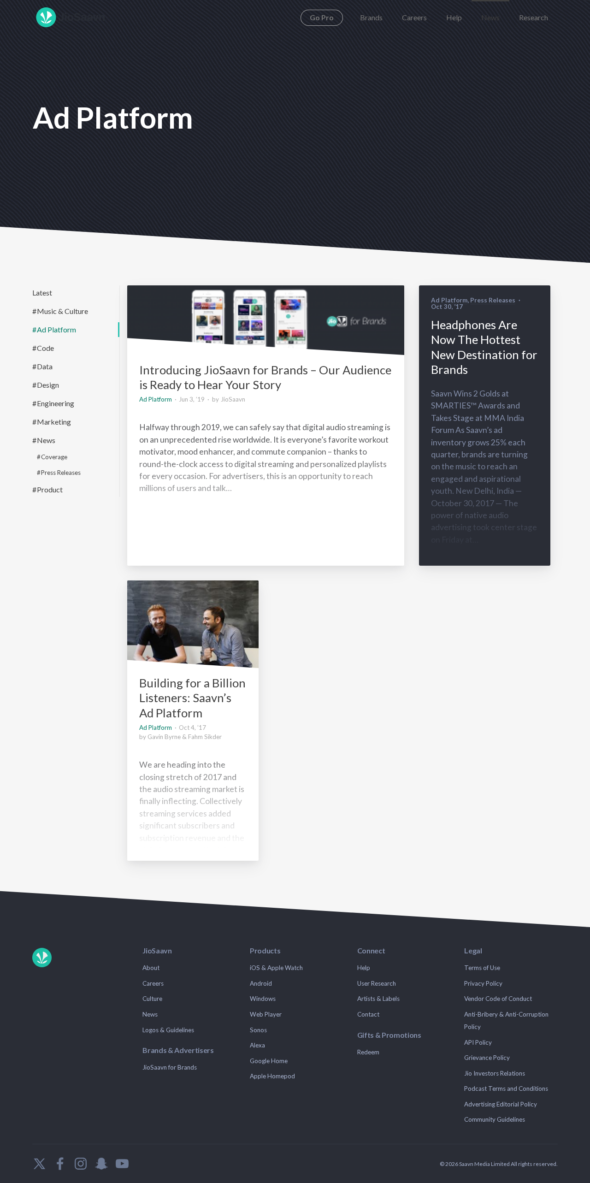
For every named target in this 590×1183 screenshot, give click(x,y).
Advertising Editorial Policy (500, 1104)
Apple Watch (285, 967)
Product (50, 489)
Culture (152, 998)
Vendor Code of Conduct (498, 998)
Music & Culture (62, 311)
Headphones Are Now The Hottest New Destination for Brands (484, 347)
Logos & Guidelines (168, 1030)
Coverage (54, 457)
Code (45, 347)
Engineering (55, 403)
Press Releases (61, 472)
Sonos (258, 1030)
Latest (42, 292)
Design (48, 384)
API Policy (478, 1042)
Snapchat (101, 1164)
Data (45, 366)
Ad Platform (56, 329)
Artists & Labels (378, 998)
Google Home (269, 1061)
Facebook (60, 1164)
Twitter (39, 1164)
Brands (371, 17)
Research (533, 17)
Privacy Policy (483, 983)
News (490, 17)
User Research (376, 983)
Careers (414, 17)
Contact (368, 1014)
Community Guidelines (494, 1119)
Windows (263, 998)
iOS (255, 967)
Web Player (266, 1014)
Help (454, 17)
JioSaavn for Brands (169, 1067)
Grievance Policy (487, 1057)
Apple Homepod (272, 1076)
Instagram (81, 1164)
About (150, 967)
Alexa (257, 1045)
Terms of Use (482, 967)
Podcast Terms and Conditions (506, 1088)
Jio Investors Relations (494, 1073)
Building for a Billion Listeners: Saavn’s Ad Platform (192, 697)
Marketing (54, 421)
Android (261, 983)
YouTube (122, 1164)
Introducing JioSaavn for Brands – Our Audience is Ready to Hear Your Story (265, 377)
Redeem (368, 1052)
